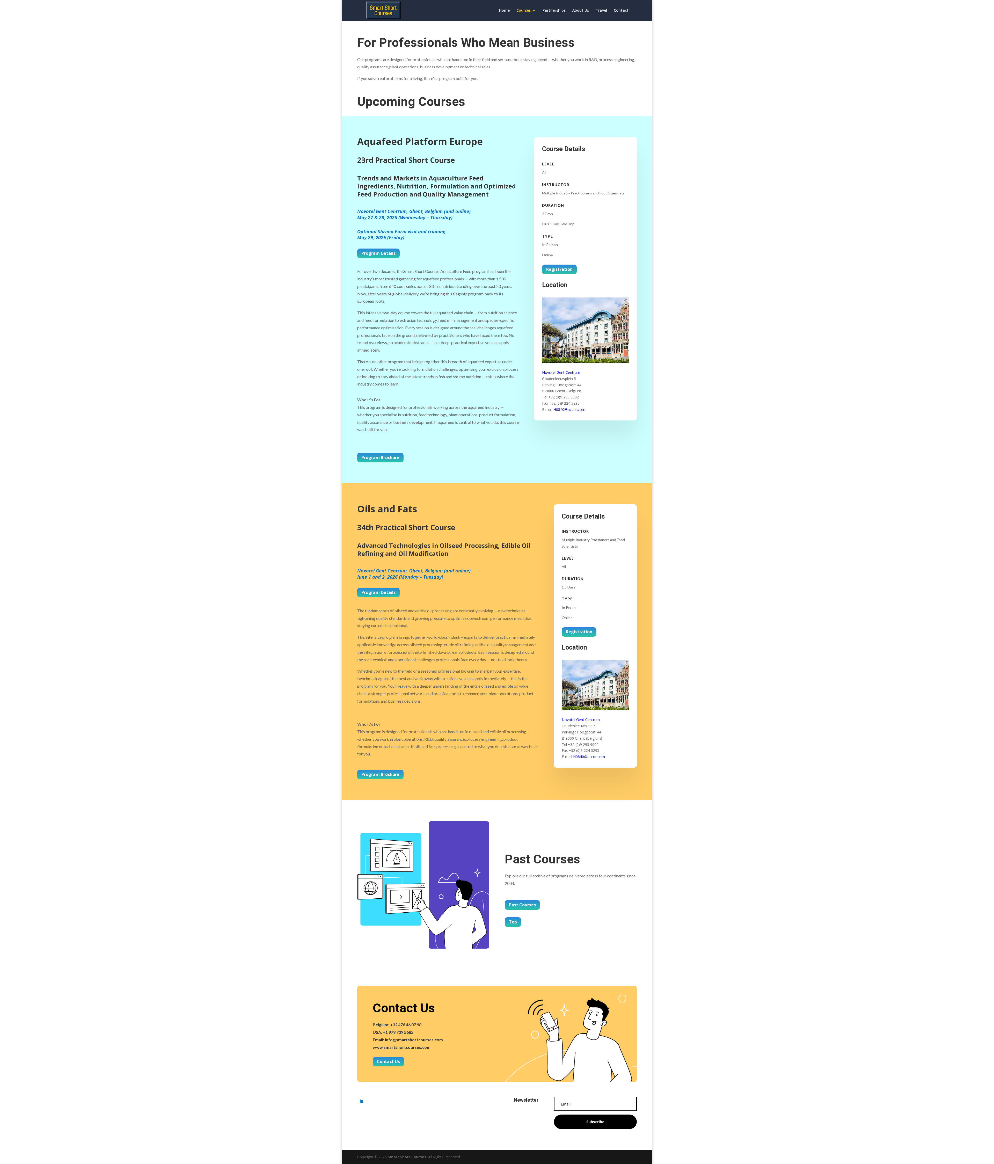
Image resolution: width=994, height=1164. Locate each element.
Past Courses (522, 905)
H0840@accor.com (569, 409)
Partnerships (554, 11)
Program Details (378, 253)
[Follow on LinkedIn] (361, 1101)
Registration (559, 269)
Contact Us (388, 1061)
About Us (580, 11)
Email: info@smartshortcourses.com (408, 1039)
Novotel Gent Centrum (561, 372)
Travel (601, 11)
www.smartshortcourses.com (401, 1047)
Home (504, 11)
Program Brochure (380, 457)
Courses (523, 11)
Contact (621, 11)
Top (513, 922)
